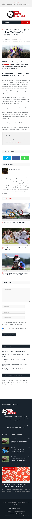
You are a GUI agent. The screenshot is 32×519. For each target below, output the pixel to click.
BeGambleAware (14, 513)
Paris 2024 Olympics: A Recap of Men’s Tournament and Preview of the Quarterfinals (16, 223)
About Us (14, 501)
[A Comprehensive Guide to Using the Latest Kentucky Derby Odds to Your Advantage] (16, 262)
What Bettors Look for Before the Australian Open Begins (16, 4)
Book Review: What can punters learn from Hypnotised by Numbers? (15, 485)
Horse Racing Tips (17, 41)
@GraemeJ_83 (7, 64)
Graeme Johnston (8, 39)
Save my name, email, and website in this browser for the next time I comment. (14, 323)
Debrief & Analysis (9, 468)
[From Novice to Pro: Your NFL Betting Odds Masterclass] (16, 237)
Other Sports (26, 41)
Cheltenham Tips (7, 41)
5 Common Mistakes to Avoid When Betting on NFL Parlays (19, 459)
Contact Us (21, 501)
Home (9, 501)
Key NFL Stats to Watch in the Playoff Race (13, 351)
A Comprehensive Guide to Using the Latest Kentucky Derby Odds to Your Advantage (15, 274)
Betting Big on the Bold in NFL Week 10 (12, 369)
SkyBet (19, 142)
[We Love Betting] (16, 14)
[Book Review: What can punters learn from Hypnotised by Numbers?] (16, 474)
